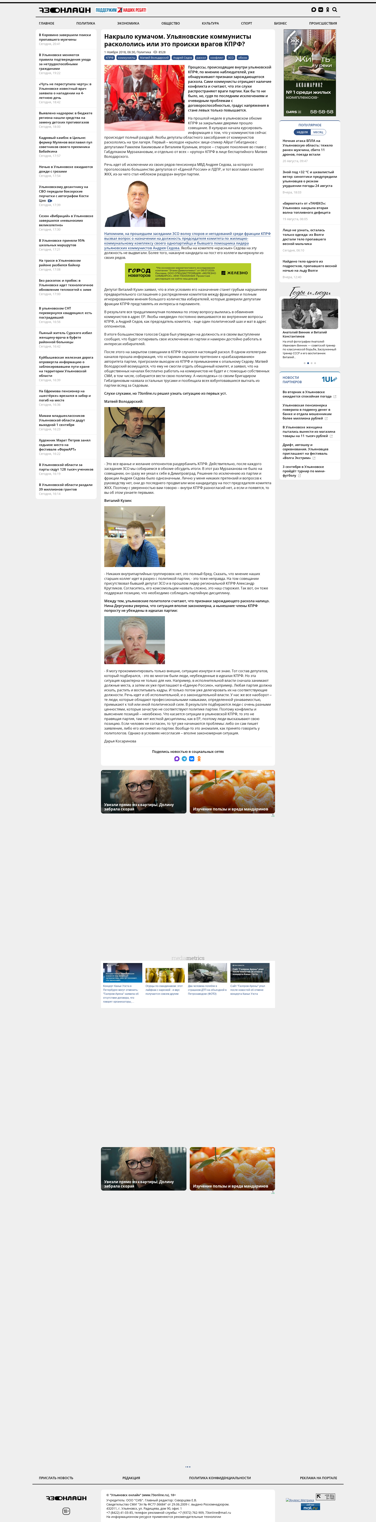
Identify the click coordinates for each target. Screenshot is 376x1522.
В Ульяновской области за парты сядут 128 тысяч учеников (66, 466)
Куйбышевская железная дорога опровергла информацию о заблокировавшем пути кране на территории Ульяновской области (66, 366)
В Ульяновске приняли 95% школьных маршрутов (62, 242)
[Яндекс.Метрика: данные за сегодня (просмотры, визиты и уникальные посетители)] (300, 1500)
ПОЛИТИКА (85, 23)
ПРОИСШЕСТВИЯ (323, 23)
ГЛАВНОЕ (46, 23)
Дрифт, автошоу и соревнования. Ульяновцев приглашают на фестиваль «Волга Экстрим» (305, 451)
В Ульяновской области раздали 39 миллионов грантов (65, 486)
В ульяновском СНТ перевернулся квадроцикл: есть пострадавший (65, 312)
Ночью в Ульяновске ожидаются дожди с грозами (66, 169)
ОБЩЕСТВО (170, 23)
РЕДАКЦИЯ (131, 1478)
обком (242, 58)
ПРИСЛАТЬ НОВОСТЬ (56, 1478)
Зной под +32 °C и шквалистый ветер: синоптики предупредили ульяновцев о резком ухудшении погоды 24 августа (310, 179)
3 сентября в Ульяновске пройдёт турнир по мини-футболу (304, 470)
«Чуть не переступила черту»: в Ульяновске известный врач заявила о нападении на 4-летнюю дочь (65, 91)
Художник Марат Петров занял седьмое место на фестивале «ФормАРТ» (65, 444)
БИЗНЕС (280, 23)
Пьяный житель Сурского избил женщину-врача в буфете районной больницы (65, 337)
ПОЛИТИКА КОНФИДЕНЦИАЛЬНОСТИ (220, 1478)
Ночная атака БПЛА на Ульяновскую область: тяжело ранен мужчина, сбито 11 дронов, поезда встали (308, 147)
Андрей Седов (182, 58)
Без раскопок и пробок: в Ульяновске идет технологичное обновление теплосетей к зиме (66, 285)
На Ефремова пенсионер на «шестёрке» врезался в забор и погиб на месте (65, 395)
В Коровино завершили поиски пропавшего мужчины (65, 37)
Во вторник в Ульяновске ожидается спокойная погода (307, 394)
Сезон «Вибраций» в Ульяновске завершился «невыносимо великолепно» (66, 220)
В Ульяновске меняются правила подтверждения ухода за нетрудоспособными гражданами (65, 62)
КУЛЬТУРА (210, 23)
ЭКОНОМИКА (128, 23)
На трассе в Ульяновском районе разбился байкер (60, 262)
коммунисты (126, 58)
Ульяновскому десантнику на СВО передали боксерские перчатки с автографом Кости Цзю (64, 194)
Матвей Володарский (154, 58)
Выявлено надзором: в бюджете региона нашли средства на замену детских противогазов (65, 117)
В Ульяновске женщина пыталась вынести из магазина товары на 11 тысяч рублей (309, 431)
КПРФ (109, 58)
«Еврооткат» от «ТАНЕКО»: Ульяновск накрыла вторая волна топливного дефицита (307, 208)
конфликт (216, 58)
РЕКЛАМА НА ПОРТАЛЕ (318, 1478)
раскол (201, 58)
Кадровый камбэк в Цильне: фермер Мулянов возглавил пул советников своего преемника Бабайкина (65, 144)
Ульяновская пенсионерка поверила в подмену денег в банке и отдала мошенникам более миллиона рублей (307, 411)
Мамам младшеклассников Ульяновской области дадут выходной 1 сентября (62, 420)
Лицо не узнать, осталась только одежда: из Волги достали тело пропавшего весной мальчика (304, 237)
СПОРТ (246, 23)
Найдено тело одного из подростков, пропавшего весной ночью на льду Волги (310, 266)
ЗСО (231, 58)
